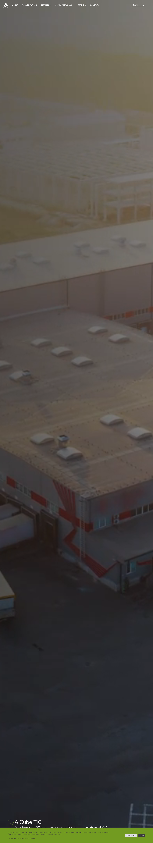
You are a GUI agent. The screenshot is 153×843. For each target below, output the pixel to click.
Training (82, 5)
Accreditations (29, 5)
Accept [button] (142, 835)
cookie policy (45, 834)
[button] (138, 5)
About (15, 5)
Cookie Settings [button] (131, 835)
